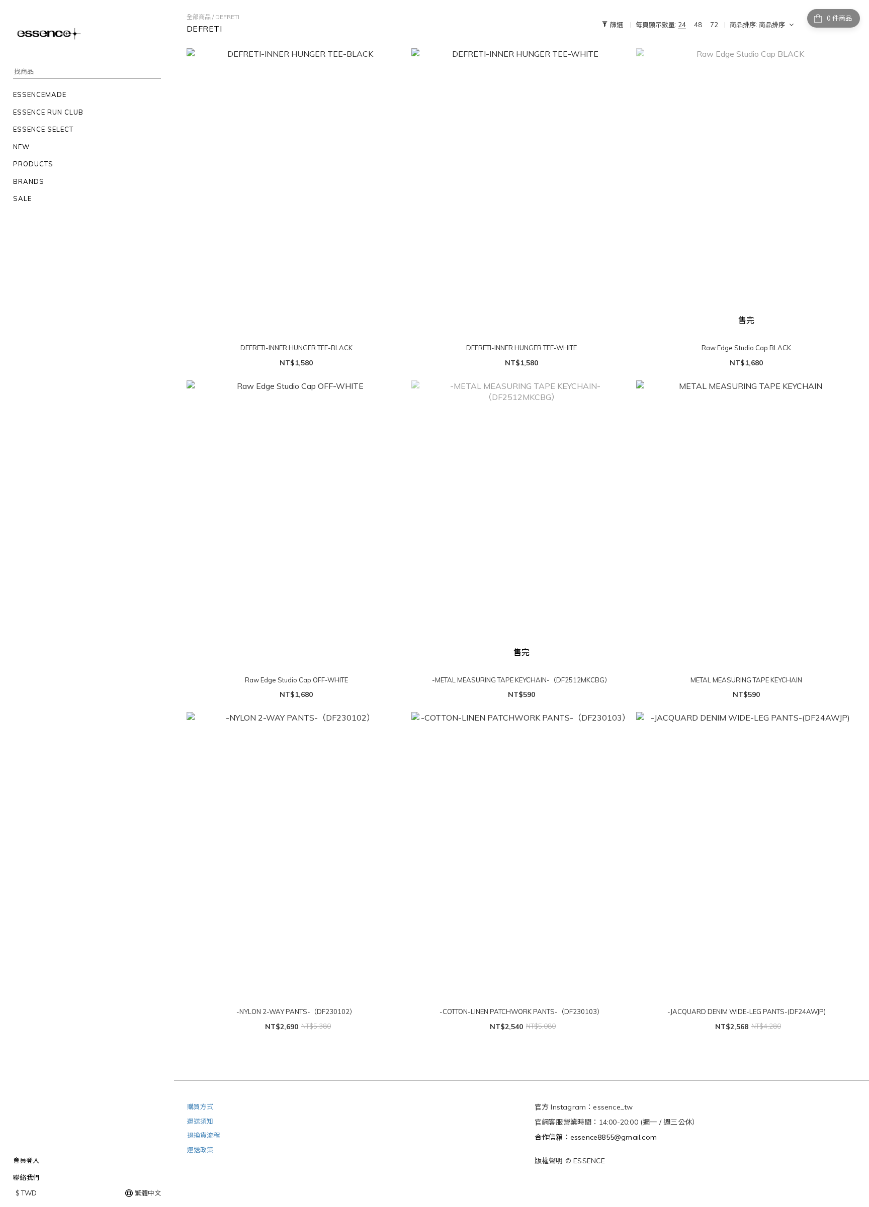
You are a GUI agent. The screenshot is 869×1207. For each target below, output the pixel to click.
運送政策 (200, 1150)
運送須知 (200, 1121)
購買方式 (200, 1106)
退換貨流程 (203, 1135)
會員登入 (26, 1160)
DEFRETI (227, 17)
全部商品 (199, 17)
